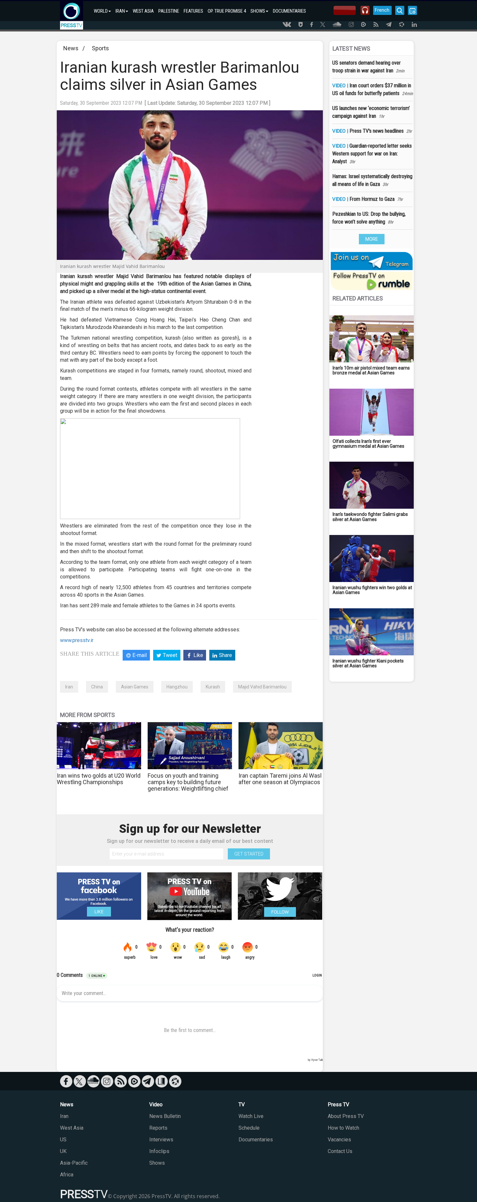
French (382, 10)
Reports (158, 1128)
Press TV (338, 1104)
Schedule (249, 1128)
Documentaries (255, 1139)
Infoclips (159, 1151)
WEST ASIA (143, 11)
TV (241, 1104)
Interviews (161, 1139)
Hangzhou (177, 686)
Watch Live (250, 1116)
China (97, 686)
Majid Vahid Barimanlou (262, 686)
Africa (66, 1175)
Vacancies (339, 1139)
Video (156, 1104)
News (71, 48)
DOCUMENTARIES (289, 11)
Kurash (213, 686)
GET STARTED (248, 853)
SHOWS (258, 11)
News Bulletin (165, 1116)
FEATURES (193, 11)
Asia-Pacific (74, 1163)
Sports (100, 48)
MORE (371, 239)
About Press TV (346, 1116)
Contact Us (340, 1151)
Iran (69, 686)
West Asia (71, 1128)
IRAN (120, 11)
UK (63, 1151)
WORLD (101, 11)
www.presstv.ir (76, 640)
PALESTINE (168, 11)
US (63, 1139)
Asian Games (134, 686)
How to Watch (343, 1128)
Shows (157, 1163)
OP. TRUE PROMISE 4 (227, 11)
